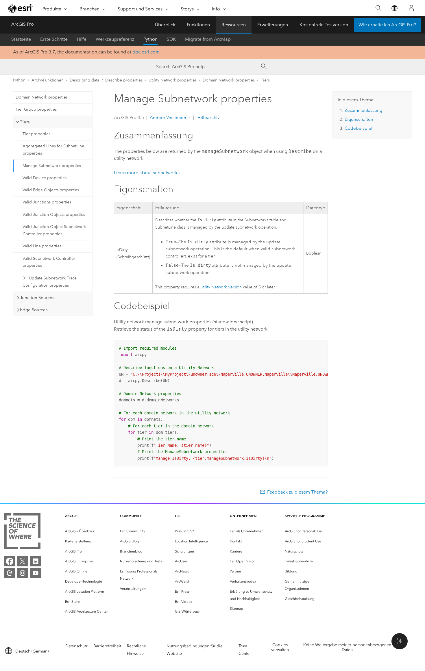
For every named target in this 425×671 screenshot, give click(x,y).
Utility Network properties (173, 80)
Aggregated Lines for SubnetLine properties (53, 150)
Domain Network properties (229, 80)
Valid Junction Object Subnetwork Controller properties (54, 230)
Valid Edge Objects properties (51, 190)
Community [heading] (131, 516)
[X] (22, 561)
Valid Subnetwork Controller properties (49, 262)
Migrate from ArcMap (208, 39)
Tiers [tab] (25, 122)
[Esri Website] (20, 8)
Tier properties (36, 133)
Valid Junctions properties (47, 202)
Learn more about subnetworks (147, 172)
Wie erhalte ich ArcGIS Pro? (387, 24)
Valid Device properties (44, 177)
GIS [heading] (177, 516)
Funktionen (198, 24)
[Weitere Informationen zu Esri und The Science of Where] (22, 532)
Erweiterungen (272, 24)
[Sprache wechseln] (394, 8)
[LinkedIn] (35, 561)
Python (150, 39)
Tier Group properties (36, 109)
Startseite (21, 39)
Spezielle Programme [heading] (305, 516)
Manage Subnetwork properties (52, 165)
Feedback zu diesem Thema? (297, 492)
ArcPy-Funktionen (48, 80)
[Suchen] (378, 8)
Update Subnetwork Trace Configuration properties (50, 282)
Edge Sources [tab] (34, 309)
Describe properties (124, 80)
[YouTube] (35, 573)
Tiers (265, 80)
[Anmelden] (411, 8)
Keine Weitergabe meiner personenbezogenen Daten (347, 647)
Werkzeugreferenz (115, 39)
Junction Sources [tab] (37, 297)
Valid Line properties (42, 246)
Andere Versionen (168, 117)
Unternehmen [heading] (243, 516)
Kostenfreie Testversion (324, 24)
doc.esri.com (146, 52)
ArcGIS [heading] (71, 516)
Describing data (84, 80)
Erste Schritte (54, 39)
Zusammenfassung (363, 110)
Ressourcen (233, 24)
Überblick (165, 24)
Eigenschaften (359, 119)
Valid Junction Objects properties (54, 214)
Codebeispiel (358, 128)
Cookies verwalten (280, 647)
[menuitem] (88, 531)
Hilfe (81, 39)
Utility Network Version (221, 287)
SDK (171, 39)
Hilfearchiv (208, 117)
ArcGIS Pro (22, 24)
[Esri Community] (9, 573)
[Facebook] (9, 561)
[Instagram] (22, 573)
